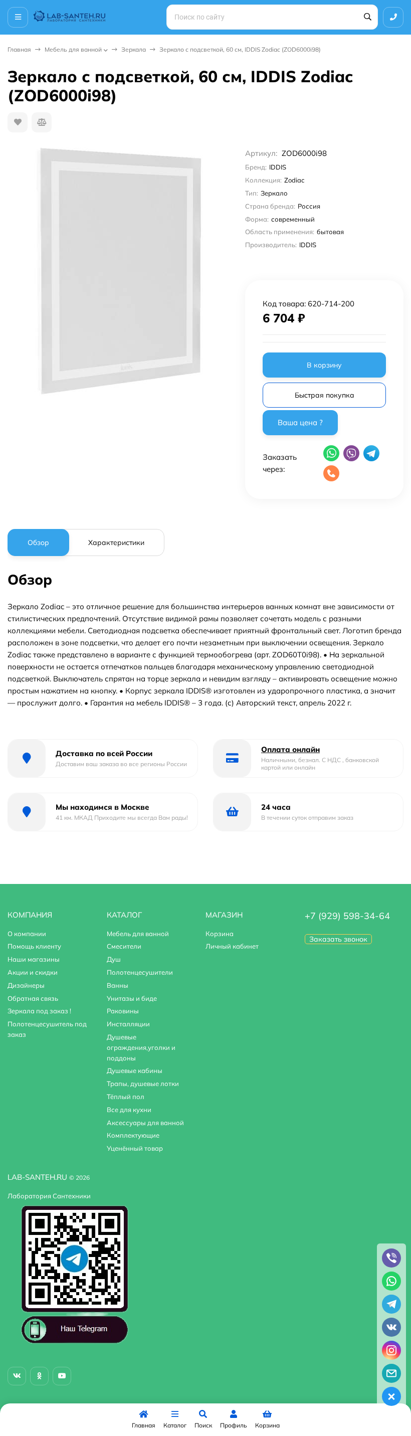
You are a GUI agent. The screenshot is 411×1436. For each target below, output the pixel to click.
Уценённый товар (135, 1148)
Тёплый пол (125, 1097)
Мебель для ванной (73, 49)
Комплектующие (133, 1135)
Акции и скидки (33, 972)
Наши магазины (34, 959)
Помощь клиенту (34, 946)
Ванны (117, 985)
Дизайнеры (26, 985)
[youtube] (62, 1376)
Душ (114, 959)
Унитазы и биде (132, 998)
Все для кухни (129, 1110)
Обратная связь (33, 998)
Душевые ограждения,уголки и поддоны (141, 1047)
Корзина (220, 934)
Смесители (124, 946)
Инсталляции (128, 1024)
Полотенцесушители (140, 972)
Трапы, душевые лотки (143, 1084)
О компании (27, 934)
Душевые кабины (134, 1070)
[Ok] (39, 1376)
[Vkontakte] (17, 1376)
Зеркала (133, 49)
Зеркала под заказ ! (39, 1011)
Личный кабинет (232, 946)
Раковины (123, 1011)
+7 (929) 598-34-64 (347, 916)
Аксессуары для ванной (145, 1123)
